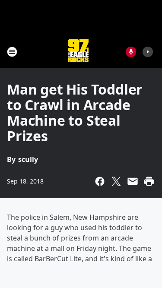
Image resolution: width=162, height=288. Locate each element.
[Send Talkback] (131, 52)
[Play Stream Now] (148, 52)
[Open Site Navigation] (12, 52)
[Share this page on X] (116, 181)
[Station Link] (78, 52)
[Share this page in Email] (133, 181)
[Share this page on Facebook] (100, 181)
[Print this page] (149, 181)
